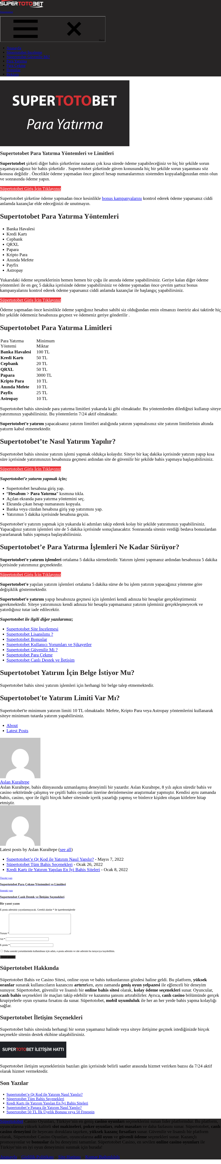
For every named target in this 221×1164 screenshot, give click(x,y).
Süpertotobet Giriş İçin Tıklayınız (30, 188)
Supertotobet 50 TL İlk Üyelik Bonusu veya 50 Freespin (50, 1112)
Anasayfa (13, 48)
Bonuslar (13, 70)
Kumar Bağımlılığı (102, 1156)
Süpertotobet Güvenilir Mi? (28, 57)
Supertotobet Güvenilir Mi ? (32, 649)
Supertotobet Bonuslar (26, 639)
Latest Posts (17, 730)
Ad (2, 939)
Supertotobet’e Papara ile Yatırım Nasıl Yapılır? (44, 1107)
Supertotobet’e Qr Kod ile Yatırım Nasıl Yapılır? (50, 859)
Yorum (4, 933)
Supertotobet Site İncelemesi (32, 628)
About (12, 725)
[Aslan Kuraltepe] (20, 776)
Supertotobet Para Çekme (29, 654)
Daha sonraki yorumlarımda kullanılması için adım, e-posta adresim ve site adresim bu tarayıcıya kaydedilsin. (59, 951)
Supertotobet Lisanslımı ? (29, 634)
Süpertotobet (6, 12)
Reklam (12, 74)
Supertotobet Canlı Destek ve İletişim (40, 659)
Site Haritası (69, 1156)
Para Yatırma (16, 61)
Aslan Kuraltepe (14, 781)
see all (65, 849)
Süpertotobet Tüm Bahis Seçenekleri (39, 864)
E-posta (5, 945)
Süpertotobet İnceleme (24, 52)
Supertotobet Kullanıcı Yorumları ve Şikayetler (49, 644)
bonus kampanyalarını (122, 198)
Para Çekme (16, 65)
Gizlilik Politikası (37, 1156)
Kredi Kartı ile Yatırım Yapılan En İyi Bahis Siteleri (53, 869)
